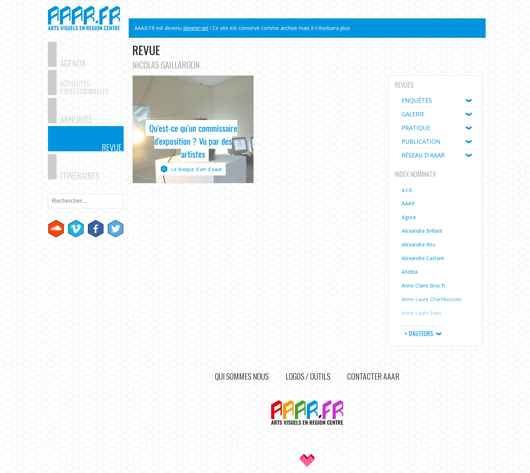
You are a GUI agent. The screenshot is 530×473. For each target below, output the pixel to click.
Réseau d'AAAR (423, 155)
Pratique (416, 128)
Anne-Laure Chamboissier (432, 299)
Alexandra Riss (419, 244)
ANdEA (410, 271)
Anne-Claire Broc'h (423, 285)
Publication (421, 142)
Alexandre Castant (423, 258)
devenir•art (195, 27)
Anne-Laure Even (421, 312)
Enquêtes (417, 100)
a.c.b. (407, 189)
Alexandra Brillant (422, 230)
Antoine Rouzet (420, 326)
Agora (409, 217)
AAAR (408, 203)
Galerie (413, 114)
